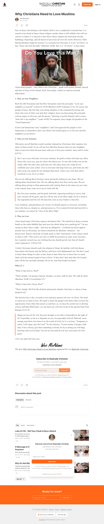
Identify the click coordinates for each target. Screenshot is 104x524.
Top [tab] (17, 425)
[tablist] (24, 400)
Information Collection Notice (51, 468)
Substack (42, 520)
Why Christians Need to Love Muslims (39, 349)
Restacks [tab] (28, 400)
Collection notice (66, 509)
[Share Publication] (79, 4)
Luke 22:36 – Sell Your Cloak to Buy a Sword (35, 431)
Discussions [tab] (30, 425)
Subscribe (87, 4)
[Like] (17, 25)
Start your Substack (47, 515)
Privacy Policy (67, 468)
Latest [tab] (23, 425)
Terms (57, 509)
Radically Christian (80, 349)
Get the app (62, 515)
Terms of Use (62, 466)
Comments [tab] (19, 400)
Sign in (97, 4)
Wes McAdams (24, 18)
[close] (71, 435)
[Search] (75, 4)
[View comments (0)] (22, 25)
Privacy (51, 509)
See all (19, 479)
